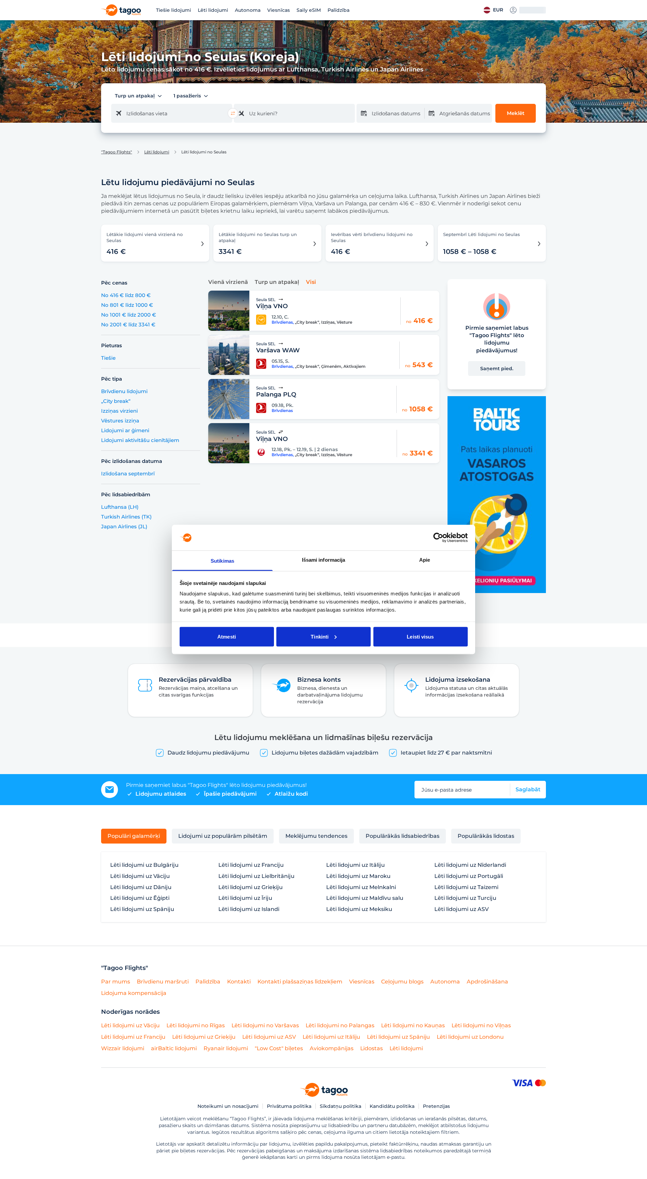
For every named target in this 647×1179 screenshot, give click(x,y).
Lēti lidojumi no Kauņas (413, 1025)
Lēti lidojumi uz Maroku (358, 876)
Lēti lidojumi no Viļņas (481, 1025)
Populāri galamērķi (133, 836)
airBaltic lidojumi (174, 1048)
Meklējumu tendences (316, 836)
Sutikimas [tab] (222, 561)
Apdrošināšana (487, 981)
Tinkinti (320, 636)
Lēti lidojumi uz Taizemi (466, 887)
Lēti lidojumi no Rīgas (195, 1025)
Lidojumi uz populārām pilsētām (222, 836)
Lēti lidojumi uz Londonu (470, 1037)
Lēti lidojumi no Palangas (340, 1025)
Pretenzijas (436, 1106)
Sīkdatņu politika (340, 1106)
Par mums (115, 981)
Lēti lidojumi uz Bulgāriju (144, 865)
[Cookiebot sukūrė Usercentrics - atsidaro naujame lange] (438, 537)
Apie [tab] (424, 560)
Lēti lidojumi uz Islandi (248, 909)
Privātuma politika (289, 1106)
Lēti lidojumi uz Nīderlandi (470, 865)
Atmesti (226, 636)
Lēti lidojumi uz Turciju (465, 898)
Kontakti (239, 981)
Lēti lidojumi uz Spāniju (142, 909)
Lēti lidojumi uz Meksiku (359, 909)
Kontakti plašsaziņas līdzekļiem (299, 981)
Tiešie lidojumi (173, 10)
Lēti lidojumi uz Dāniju (141, 887)
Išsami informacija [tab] (323, 560)
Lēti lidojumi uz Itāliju (355, 865)
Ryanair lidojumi (226, 1048)
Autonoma (247, 10)
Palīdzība (338, 10)
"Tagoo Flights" (116, 152)
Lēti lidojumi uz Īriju (245, 898)
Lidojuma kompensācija (133, 993)
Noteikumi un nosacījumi (227, 1106)
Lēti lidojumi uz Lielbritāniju (256, 876)
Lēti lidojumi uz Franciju (251, 865)
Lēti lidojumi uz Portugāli (468, 876)
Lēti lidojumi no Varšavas (265, 1025)
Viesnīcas (278, 10)
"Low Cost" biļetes (279, 1048)
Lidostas (371, 1048)
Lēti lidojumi (213, 10)
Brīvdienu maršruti (163, 981)
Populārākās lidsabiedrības (402, 836)
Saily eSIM (309, 10)
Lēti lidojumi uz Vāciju (140, 876)
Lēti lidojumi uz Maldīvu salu (364, 898)
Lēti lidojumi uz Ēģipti (140, 898)
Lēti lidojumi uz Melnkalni (361, 887)
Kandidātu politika (392, 1106)
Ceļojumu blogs (402, 981)
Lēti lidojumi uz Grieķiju (250, 887)
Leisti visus (420, 636)
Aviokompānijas (331, 1048)
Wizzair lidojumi (122, 1048)
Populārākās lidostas (486, 836)
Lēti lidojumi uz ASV (461, 909)
